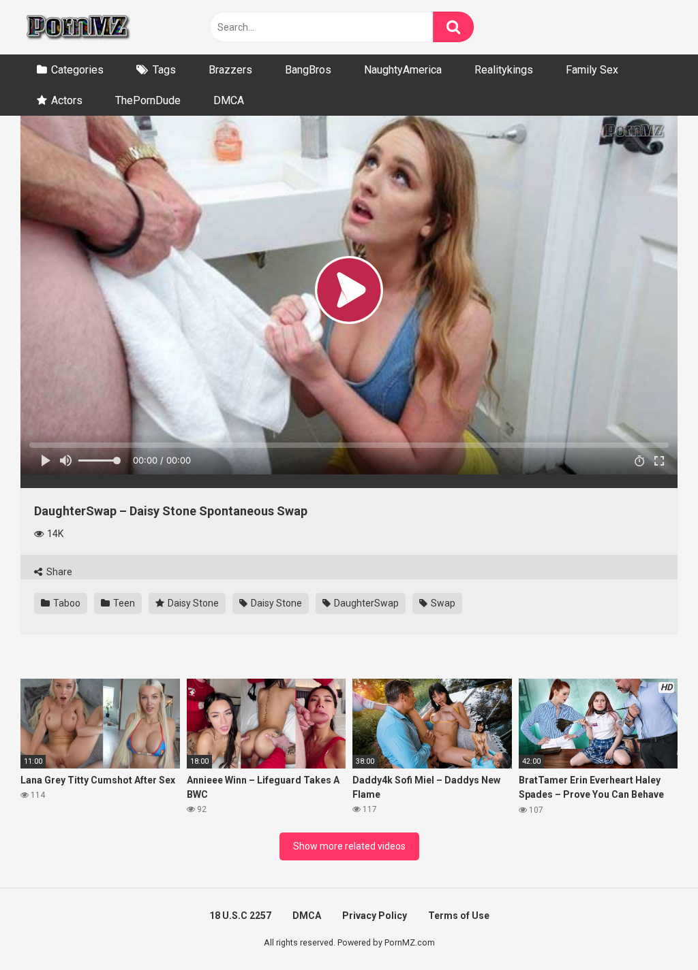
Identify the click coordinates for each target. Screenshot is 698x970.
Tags (164, 69)
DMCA (228, 100)
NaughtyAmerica (403, 69)
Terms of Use (458, 915)
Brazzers (230, 69)
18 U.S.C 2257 (240, 915)
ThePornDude (148, 100)
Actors (66, 100)
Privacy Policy (374, 915)
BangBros (308, 69)
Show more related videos (349, 846)
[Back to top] (652, 929)
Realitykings (503, 69)
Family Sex (592, 69)
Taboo (65, 603)
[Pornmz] (76, 27)
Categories (77, 69)
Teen (123, 603)
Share (58, 571)
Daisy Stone (192, 603)
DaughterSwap (365, 603)
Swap (442, 603)
